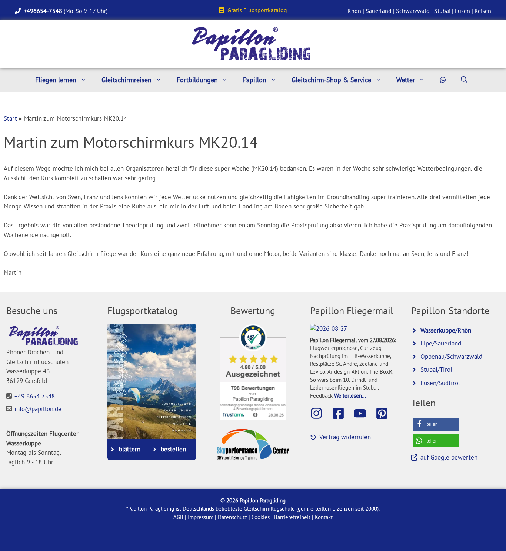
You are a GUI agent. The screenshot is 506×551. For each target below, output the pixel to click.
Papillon (254, 80)
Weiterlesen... (350, 395)
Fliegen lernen (55, 80)
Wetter (405, 80)
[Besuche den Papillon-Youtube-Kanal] (364, 413)
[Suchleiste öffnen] (464, 80)
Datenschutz (232, 517)
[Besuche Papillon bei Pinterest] (386, 413)
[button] (436, 424)
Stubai (442, 10)
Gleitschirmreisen (126, 80)
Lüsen (462, 10)
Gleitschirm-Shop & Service (331, 80)
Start (10, 118)
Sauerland (379, 10)
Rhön (354, 10)
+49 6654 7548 (34, 396)
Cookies (261, 517)
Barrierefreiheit (292, 517)
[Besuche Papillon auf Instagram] (320, 413)
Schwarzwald (413, 10)
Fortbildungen (197, 80)
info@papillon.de (37, 409)
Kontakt (324, 517)
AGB (178, 517)
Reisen (483, 10)
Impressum (200, 517)
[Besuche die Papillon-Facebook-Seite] (342, 413)
